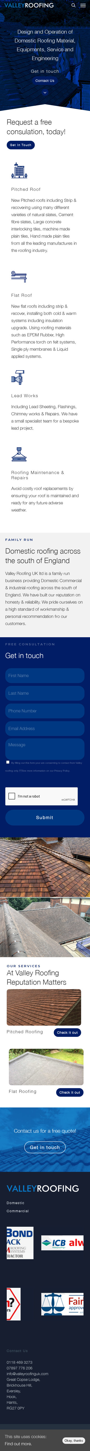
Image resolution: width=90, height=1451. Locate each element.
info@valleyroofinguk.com (27, 1374)
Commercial (18, 1211)
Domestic (15, 1203)
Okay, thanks (74, 1440)
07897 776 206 (19, 1368)
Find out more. (18, 1443)
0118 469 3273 (19, 1362)
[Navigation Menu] (83, 5)
